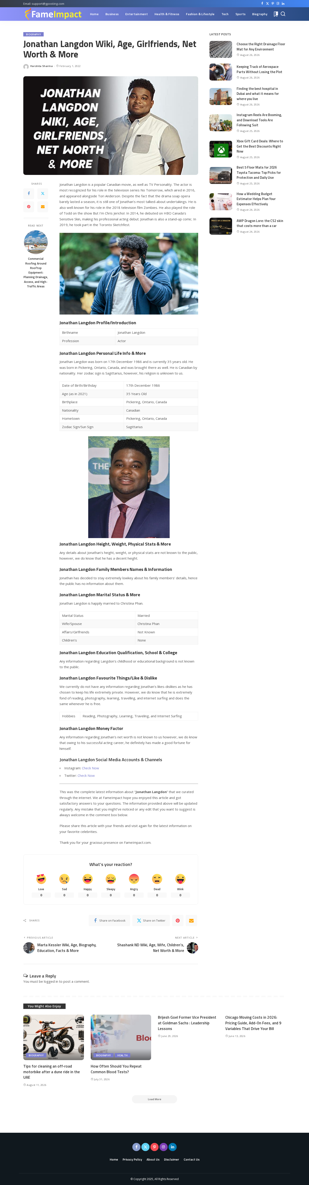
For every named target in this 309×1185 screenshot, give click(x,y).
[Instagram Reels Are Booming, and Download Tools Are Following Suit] (220, 122)
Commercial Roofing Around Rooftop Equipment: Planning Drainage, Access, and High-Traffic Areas (36, 272)
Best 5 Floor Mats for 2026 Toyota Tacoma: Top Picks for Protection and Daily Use (259, 172)
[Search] (283, 14)
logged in (51, 981)
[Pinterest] (272, 3)
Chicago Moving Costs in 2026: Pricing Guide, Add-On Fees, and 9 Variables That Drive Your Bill (253, 1022)
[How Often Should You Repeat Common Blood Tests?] (121, 1037)
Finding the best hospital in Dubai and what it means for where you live (258, 93)
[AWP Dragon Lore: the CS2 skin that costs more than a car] (220, 226)
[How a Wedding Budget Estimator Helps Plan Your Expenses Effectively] (220, 201)
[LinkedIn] (283, 3)
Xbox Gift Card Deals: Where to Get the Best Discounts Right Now (260, 146)
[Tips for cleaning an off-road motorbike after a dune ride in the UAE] (53, 1037)
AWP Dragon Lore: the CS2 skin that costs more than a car (260, 223)
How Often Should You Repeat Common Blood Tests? (116, 1069)
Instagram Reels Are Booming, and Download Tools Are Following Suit (259, 120)
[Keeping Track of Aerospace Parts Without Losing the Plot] (220, 72)
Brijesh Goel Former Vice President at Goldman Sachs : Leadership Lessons (187, 1022)
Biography (33, 34)
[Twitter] (267, 3)
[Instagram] (277, 3)
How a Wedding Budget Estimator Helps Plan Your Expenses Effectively (256, 199)
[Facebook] (262, 3)
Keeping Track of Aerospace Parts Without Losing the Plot (259, 69)
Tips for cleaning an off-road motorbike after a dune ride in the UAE (51, 1071)
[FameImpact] (53, 14)
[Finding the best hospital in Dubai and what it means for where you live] (220, 96)
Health (122, 1055)
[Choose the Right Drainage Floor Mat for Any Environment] (220, 49)
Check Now (90, 768)
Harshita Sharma (41, 66)
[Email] (42, 206)
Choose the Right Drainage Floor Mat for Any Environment (261, 46)
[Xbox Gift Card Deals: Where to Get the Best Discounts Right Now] (220, 149)
